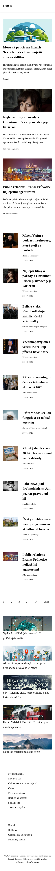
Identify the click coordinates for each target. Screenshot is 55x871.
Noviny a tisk (28, 464)
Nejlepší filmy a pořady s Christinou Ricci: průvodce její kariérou (25, 122)
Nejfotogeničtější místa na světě (21, 751)
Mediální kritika (29, 504)
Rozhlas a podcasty (30, 256)
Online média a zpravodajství (34, 327)
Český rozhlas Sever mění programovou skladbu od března (37, 524)
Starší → (48, 601)
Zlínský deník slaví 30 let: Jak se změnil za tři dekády (37, 453)
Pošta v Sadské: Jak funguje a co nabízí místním (36, 418)
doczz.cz (7, 5)
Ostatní (6, 79)
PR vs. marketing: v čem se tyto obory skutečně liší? (36, 382)
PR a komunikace (10, 214)
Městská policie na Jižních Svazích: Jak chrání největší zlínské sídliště (23, 52)
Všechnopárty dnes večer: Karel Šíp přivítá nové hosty (36, 347)
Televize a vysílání (11, 149)
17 (36, 601)
